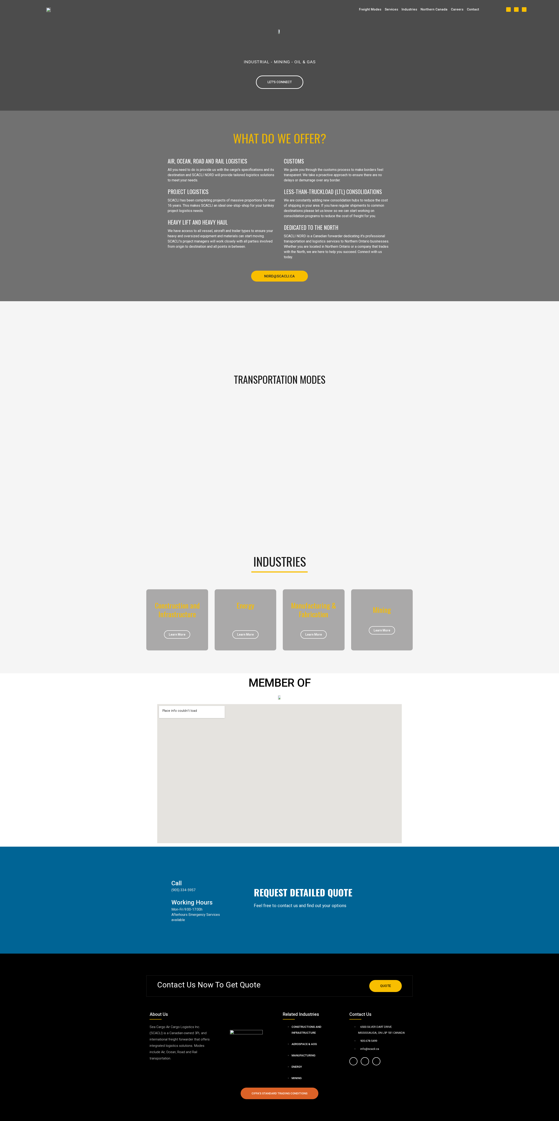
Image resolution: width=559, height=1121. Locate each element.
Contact (473, 9)
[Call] (162, 883)
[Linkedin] (516, 9)
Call (176, 883)
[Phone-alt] (524, 9)
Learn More (177, 634)
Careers (457, 9)
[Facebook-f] (353, 1061)
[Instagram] (365, 1061)
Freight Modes (370, 9)
